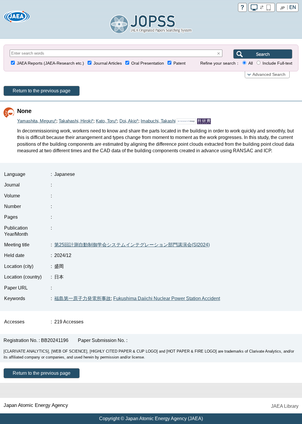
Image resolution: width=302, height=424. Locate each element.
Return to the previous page (41, 90)
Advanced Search (268, 74)
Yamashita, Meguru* (36, 120)
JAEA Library (284, 406)
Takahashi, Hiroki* (76, 120)
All (250, 63)
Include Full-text (277, 63)
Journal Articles (107, 63)
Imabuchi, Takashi (158, 120)
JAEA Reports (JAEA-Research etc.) (50, 63)
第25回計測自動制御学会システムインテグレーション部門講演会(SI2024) (132, 244)
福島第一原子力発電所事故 (82, 298)
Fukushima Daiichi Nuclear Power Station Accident (166, 298)
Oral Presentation (147, 63)
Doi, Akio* (128, 120)
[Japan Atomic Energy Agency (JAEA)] (17, 18)
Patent (179, 63)
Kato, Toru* (106, 120)
